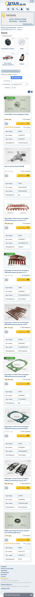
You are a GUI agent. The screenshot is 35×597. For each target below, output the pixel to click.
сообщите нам (5, 588)
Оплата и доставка (7, 568)
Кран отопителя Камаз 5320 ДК (14, 166)
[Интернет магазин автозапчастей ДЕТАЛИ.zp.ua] (15, 3)
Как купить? (5, 578)
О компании (5, 572)
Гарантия (4, 570)
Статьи (3, 576)
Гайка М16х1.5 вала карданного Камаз (17, 114)
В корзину (22, 123)
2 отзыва (27, 127)
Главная (3, 566)
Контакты (4, 574)
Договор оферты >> (6, 584)
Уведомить (22, 175)
